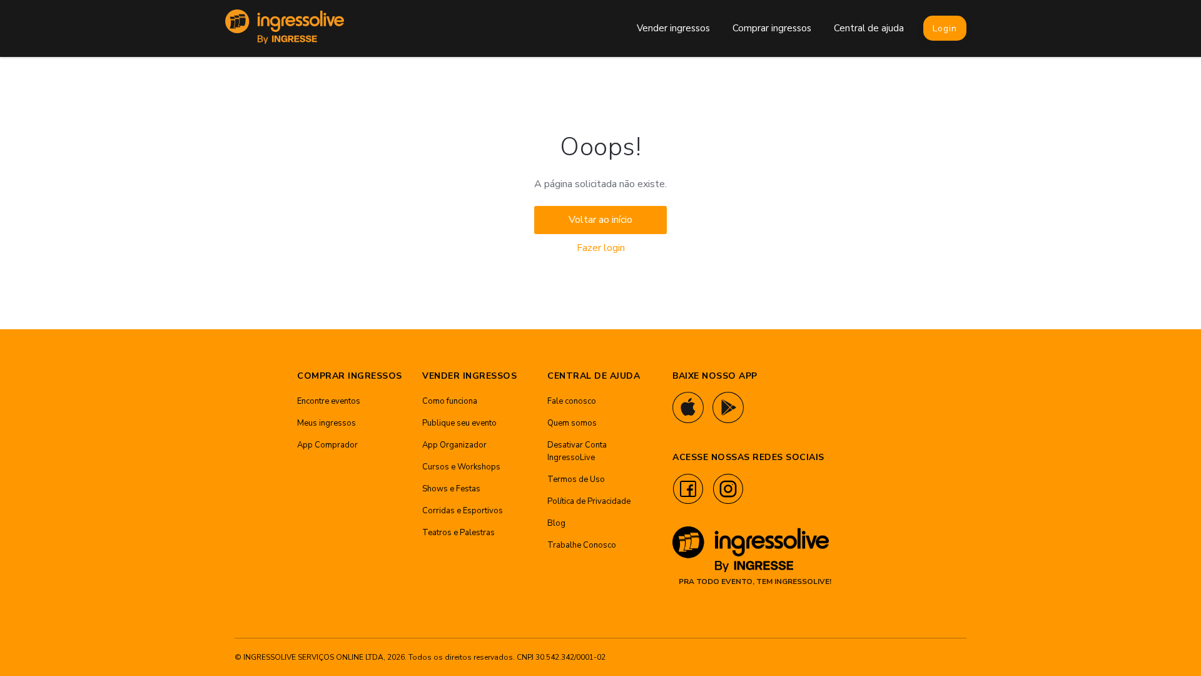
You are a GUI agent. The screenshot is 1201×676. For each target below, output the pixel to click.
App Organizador (454, 445)
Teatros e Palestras (458, 532)
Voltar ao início (600, 220)
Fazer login (601, 248)
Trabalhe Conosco (581, 545)
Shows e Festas (451, 488)
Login (945, 28)
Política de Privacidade (589, 501)
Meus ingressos (326, 423)
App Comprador (327, 445)
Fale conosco (571, 401)
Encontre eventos (328, 401)
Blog (556, 523)
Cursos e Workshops (461, 467)
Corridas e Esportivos (462, 510)
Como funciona (449, 401)
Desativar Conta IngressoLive (577, 451)
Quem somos (572, 423)
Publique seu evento (459, 423)
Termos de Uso (576, 479)
